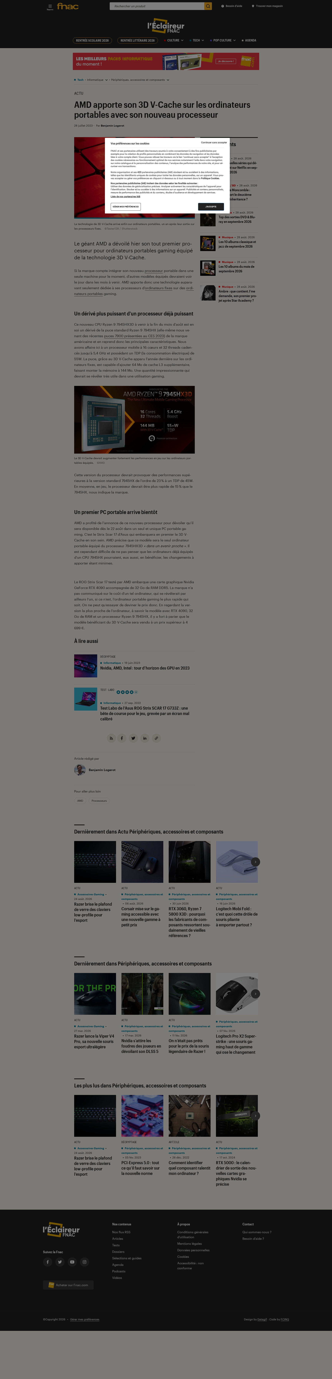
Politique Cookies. (210, 178)
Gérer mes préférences (126, 207)
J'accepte (211, 207)
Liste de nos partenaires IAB (125, 196)
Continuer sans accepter (214, 142)
